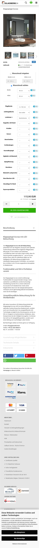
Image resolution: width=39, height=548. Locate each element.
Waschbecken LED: (9, 178)
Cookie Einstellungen (10, 449)
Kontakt (6, 424)
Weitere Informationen (19, 544)
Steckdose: (9, 167)
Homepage (6, 370)
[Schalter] (35, 128)
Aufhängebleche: (9, 112)
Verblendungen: (9, 145)
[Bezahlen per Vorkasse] (10, 385)
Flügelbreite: (9, 106)
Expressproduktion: (9, 189)
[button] (36, 56)
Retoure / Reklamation (10, 435)
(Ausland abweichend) (24, 67)
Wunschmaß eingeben (20, 73)
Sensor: (9, 134)
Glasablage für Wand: (9, 184)
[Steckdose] (35, 167)
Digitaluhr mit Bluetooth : (9, 156)
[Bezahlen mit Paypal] (22, 385)
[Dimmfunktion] (35, 139)
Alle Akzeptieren (19, 532)
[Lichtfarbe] (35, 117)
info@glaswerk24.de (13, 325)
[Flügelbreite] (35, 106)
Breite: (9, 90)
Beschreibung (9, 228)
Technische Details (11, 343)
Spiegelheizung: (9, 161)
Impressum (7, 421)
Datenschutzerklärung (12, 528)
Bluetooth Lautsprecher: (9, 173)
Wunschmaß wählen (20, 85)
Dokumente (8, 348)
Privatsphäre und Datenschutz (13, 442)
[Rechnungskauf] (22, 410)
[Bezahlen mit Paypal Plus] (10, 392)
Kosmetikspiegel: (9, 150)
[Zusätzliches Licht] (35, 123)
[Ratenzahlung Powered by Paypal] (10, 397)
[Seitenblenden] (35, 145)
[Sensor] (35, 134)
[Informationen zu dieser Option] (32, 90)
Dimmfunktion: (9, 139)
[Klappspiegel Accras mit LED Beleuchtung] (19, 30)
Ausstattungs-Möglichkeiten (15, 337)
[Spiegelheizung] (35, 162)
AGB (5, 438)
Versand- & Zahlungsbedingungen (14, 428)
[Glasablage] (35, 184)
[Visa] (22, 405)
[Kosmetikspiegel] (35, 150)
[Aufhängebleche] (35, 112)
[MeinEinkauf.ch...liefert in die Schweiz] (10, 501)
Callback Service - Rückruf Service (14, 445)
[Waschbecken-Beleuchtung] (35, 178)
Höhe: (9, 95)
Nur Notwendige (19, 538)
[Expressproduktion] (35, 189)
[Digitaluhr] (35, 156)
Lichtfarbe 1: (9, 117)
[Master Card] (10, 405)
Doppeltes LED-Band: (9, 123)
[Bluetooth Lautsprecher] (35, 173)
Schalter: (9, 128)
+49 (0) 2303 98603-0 (14, 327)
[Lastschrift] (10, 410)
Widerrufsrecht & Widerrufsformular (14, 431)
